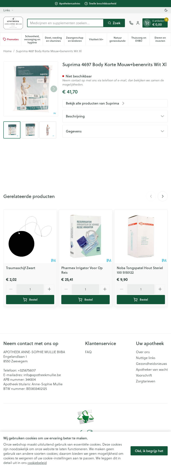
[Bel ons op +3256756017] (131, 23)
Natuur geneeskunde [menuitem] (118, 39)
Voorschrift (144, 375)
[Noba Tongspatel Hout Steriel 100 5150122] (140, 236)
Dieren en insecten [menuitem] (163, 39)
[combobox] (65, 23)
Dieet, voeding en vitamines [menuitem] (54, 39)
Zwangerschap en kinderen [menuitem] (75, 39)
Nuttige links (145, 357)
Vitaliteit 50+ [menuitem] (98, 40)
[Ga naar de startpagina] (13, 23)
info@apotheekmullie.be (42, 374)
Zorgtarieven (145, 381)
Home (7, 51)
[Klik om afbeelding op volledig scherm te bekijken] (31, 89)
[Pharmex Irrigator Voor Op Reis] (85, 236)
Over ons (143, 352)
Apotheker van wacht (152, 369)
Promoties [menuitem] (13, 39)
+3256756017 (27, 370)
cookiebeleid (37, 462)
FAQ (88, 352)
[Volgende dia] (163, 196)
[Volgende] (53, 89)
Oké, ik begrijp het (149, 450)
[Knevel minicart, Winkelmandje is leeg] (147, 23)
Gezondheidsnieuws (151, 363)
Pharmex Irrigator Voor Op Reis (82, 270)
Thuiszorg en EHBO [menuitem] (140, 39)
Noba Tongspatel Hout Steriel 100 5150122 (140, 270)
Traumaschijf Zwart (20, 267)
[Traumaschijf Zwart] (30, 236)
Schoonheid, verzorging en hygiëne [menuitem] (33, 39)
